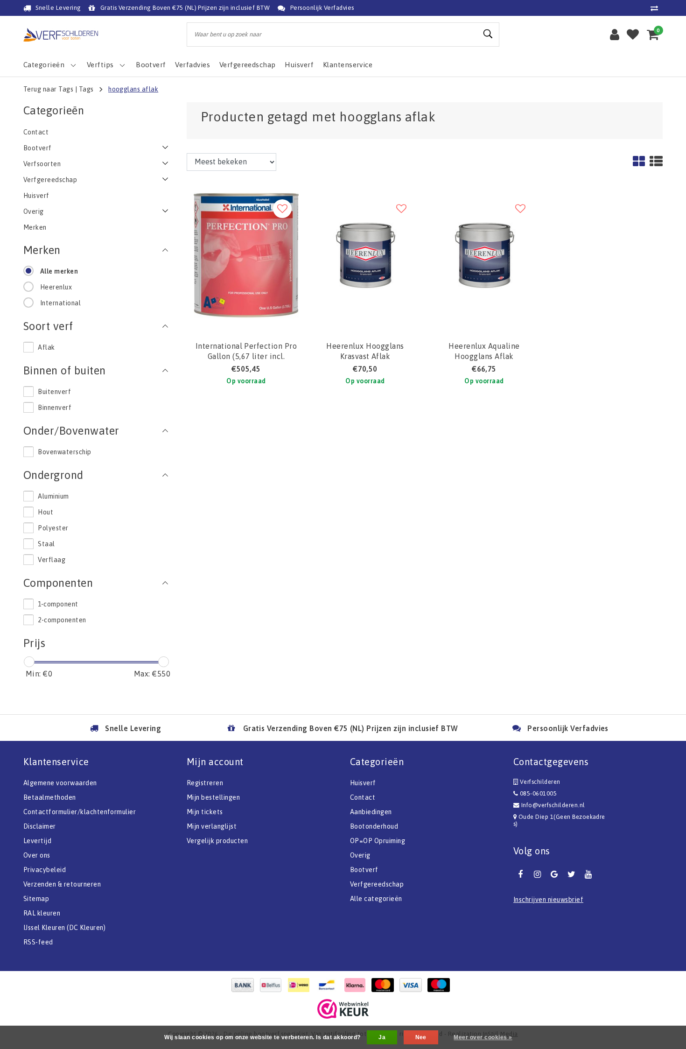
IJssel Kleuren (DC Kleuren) (64, 927)
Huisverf (363, 783)
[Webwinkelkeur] (343, 1009)
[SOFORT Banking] (357, 985)
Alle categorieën (376, 898)
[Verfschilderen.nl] (60, 34)
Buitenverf (54, 391)
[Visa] (413, 985)
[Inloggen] (614, 34)
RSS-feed (38, 942)
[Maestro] (441, 985)
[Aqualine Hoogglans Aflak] (484, 254)
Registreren (205, 783)
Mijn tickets (205, 812)
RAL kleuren (41, 913)
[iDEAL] (301, 985)
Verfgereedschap (377, 884)
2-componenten (62, 620)
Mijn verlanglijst (212, 826)
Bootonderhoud (374, 826)
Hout (45, 512)
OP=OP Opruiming (377, 841)
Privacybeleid (44, 869)
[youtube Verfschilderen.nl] (588, 874)
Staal (46, 544)
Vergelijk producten (217, 841)
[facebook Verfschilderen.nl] (520, 874)
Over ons (36, 855)
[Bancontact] (329, 985)
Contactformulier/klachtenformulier (79, 812)
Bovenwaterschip (64, 452)
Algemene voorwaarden (60, 783)
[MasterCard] (385, 985)
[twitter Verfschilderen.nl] (571, 874)
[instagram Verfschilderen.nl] (537, 874)
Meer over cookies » (483, 1037)
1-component (58, 604)
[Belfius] (273, 985)
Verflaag (51, 559)
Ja (381, 1037)
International (60, 303)
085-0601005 (537, 793)
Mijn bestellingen (213, 797)
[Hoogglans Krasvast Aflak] (365, 254)
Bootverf (364, 869)
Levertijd (37, 841)
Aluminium (53, 496)
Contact (362, 797)
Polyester (53, 528)
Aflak (46, 347)
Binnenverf (54, 407)
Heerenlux (56, 287)
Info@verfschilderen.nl (553, 805)
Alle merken (59, 271)
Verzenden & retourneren (62, 884)
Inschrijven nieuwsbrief (548, 899)
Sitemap (36, 898)
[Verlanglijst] (633, 34)
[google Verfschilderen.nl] (554, 874)
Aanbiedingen (371, 812)
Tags (86, 89)
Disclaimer (39, 826)
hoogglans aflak (133, 89)
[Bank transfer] (245, 985)
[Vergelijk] (657, 8)
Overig (360, 855)
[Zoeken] (488, 34)
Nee (421, 1037)
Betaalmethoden (49, 797)
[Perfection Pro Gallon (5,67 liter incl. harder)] (246, 254)
